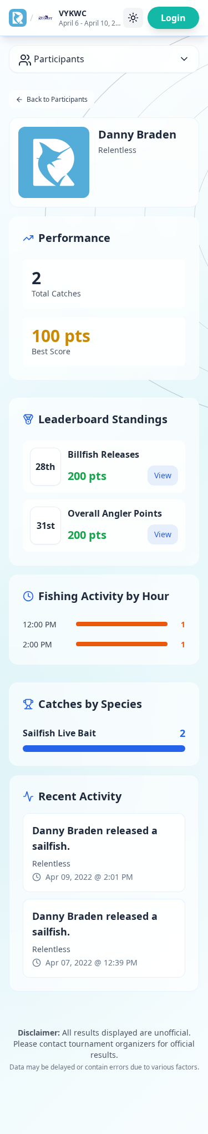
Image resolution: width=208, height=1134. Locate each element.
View (162, 475)
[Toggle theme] (133, 18)
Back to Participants (57, 99)
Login (173, 18)
